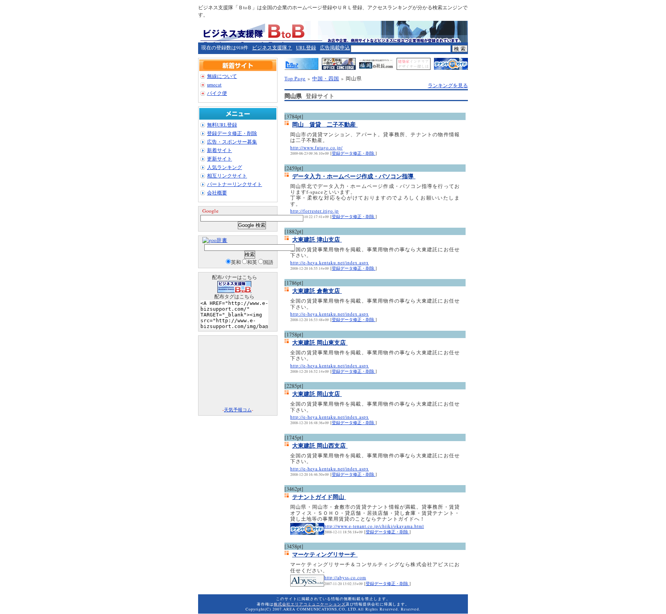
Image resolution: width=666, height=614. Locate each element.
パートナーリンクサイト (234, 184)
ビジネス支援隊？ (272, 47)
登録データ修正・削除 (353, 153)
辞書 (222, 240)
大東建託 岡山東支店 (320, 342)
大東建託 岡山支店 (317, 393)
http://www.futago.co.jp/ (316, 148)
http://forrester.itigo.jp (314, 211)
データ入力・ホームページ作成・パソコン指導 (353, 176)
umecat (214, 84)
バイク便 (217, 93)
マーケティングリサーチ (325, 554)
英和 (236, 262)
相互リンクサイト (227, 175)
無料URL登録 (222, 124)
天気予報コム (238, 409)
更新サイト (219, 158)
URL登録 (306, 47)
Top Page (295, 78)
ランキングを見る (448, 85)
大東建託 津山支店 (317, 239)
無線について (222, 76)
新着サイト (219, 150)
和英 (252, 262)
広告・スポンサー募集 (232, 141)
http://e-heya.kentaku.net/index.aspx (329, 263)
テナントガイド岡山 (319, 496)
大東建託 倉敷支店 (317, 290)
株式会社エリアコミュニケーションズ (310, 604)
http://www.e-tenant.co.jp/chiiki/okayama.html (374, 526)
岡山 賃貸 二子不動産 (325, 124)
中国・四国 (325, 78)
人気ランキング (224, 167)
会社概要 (217, 192)
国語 (268, 262)
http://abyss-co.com (345, 577)
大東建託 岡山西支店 (320, 445)
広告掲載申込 (335, 47)
